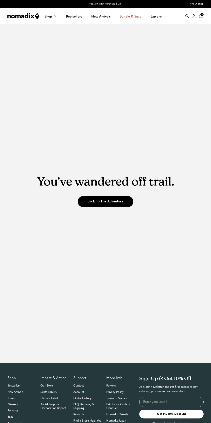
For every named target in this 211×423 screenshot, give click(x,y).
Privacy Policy (115, 392)
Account (78, 392)
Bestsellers (14, 385)
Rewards (78, 414)
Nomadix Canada (117, 414)
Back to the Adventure (105, 201)
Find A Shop (197, 4)
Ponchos (12, 410)
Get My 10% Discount (171, 414)
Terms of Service (116, 398)
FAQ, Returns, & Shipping (83, 406)
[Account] (193, 16)
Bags (10, 416)
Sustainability (48, 392)
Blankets (12, 404)
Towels (11, 398)
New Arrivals (15, 392)
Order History (82, 398)
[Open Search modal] (187, 16)
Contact (78, 385)
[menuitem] (50, 16)
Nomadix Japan (116, 420)
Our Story (47, 385)
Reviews (111, 385)
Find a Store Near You (87, 420)
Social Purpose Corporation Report (53, 406)
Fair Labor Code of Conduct (118, 406)
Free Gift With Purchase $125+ (105, 4)
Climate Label (49, 398)
